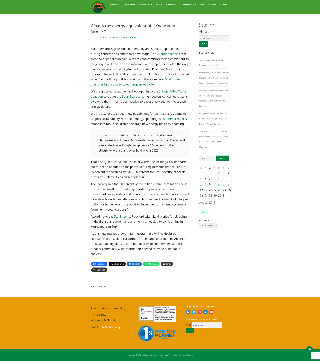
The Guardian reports (165, 54)
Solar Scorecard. (133, 96)
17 (223, 185)
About (159, 5)
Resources (171, 5)
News (103, 287)
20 (206, 190)
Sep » (204, 212)
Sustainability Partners (192, 5)
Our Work (115, 5)
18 (228, 185)
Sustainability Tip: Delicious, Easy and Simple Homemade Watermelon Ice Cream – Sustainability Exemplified (214, 78)
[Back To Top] (309, 349)
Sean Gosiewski (128, 37)
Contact (212, 5)
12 (201, 185)
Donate (223, 5)
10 (223, 179)
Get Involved (145, 5)
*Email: (204, 31)
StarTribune (122, 216)
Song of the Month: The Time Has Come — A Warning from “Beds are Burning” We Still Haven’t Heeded (213, 119)
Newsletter (129, 5)
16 (219, 185)
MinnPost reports (175, 119)
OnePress (169, 355)
